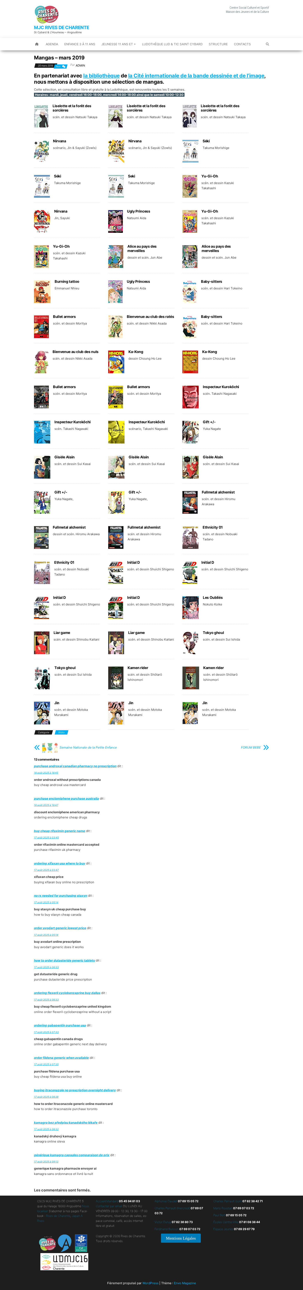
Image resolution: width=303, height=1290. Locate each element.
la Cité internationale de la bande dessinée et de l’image (196, 76)
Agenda (52, 44)
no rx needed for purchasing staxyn (60, 896)
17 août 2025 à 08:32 (46, 1129)
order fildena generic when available (61, 1058)
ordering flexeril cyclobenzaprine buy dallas (67, 993)
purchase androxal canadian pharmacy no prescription (75, 766)
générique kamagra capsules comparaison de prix (71, 1155)
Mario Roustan (223, 1208)
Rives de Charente (58, 1215)
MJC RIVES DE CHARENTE (61, 27)
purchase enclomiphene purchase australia (66, 798)
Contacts (242, 44)
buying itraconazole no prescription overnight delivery (75, 1090)
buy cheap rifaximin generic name (59, 831)
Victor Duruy (163, 1222)
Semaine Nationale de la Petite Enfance (88, 747)
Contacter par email (109, 1206)
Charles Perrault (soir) (227, 1201)
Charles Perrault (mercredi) (172, 1208)
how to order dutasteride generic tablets (64, 960)
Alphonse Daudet (166, 1201)
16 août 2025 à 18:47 (46, 805)
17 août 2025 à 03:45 (46, 837)
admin (80, 65)
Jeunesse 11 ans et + (118, 44)
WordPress (150, 1283)
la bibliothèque (101, 76)
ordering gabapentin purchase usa (60, 1025)
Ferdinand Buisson (167, 1229)
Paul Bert (219, 1215)
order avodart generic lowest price (60, 928)
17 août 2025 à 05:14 (46, 902)
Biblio (61, 732)
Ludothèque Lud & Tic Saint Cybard (172, 44)
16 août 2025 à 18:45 (46, 772)
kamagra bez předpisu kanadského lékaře (65, 1123)
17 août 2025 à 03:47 (46, 869)
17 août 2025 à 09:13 (46, 1161)
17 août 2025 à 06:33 (46, 967)
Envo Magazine (185, 1283)
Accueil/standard (107, 1201)
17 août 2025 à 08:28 (46, 1096)
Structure (218, 44)
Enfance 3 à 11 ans (79, 44)
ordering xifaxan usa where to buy (59, 863)
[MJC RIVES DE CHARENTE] (37, 44)
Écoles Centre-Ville (225, 1222)
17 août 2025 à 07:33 (46, 1032)
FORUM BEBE (251, 747)
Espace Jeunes (223, 1229)
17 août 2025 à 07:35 (46, 1064)
